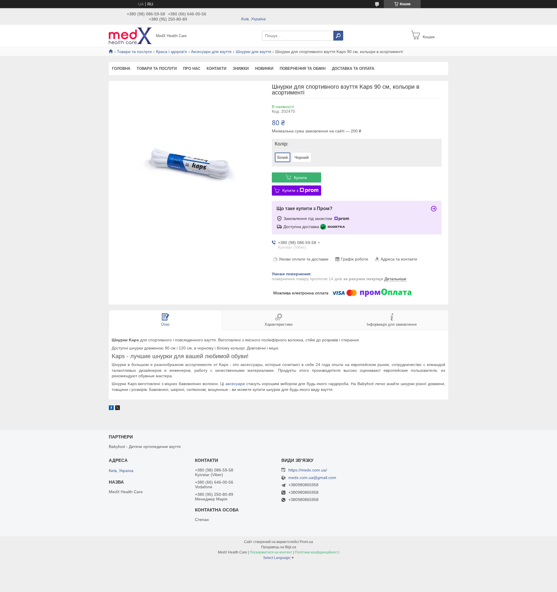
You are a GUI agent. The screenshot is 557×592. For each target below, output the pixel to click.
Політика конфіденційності (317, 552)
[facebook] (111, 408)
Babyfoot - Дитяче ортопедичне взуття (145, 446)
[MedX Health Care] (130, 35)
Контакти (216, 68)
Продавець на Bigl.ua (278, 547)
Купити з (290, 190)
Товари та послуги (134, 51)
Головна (121, 68)
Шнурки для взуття (253, 51)
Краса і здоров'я (171, 51)
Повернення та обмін (302, 68)
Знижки (241, 68)
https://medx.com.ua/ (307, 470)
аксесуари (235, 383)
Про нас (191, 68)
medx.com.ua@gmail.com (312, 478)
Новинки (264, 68)
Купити (300, 177)
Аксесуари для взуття (211, 51)
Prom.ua (306, 542)
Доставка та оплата (353, 68)
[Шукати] (338, 36)
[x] (117, 408)
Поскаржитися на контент (271, 552)
